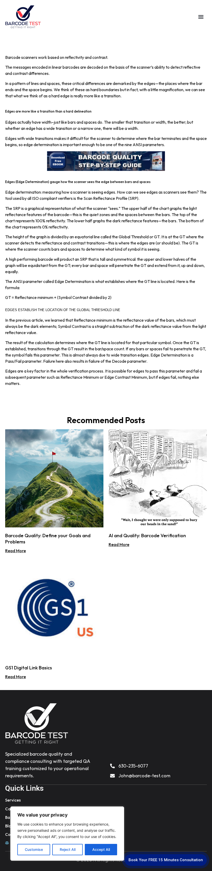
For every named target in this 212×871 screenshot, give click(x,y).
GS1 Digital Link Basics (28, 668)
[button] (200, 17)
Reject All (67, 849)
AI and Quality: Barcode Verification (147, 536)
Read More (15, 550)
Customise (34, 849)
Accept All (101, 849)
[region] (67, 833)
